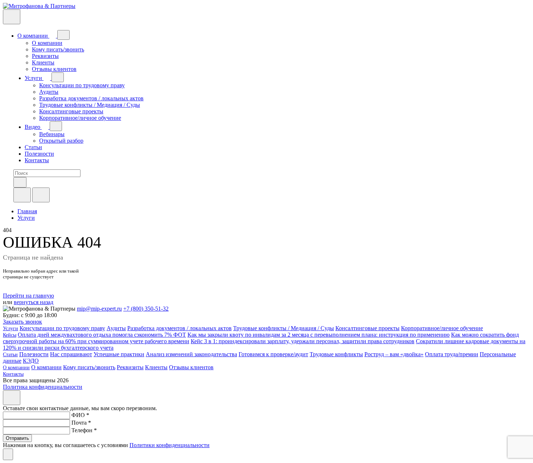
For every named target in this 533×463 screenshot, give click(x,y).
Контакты (37, 160)
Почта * (81, 423)
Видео (33, 127)
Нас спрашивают (71, 354)
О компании (33, 36)
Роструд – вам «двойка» (393, 354)
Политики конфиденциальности (169, 445)
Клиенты (43, 62)
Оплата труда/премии (451, 354)
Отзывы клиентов (54, 69)
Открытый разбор (61, 141)
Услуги (34, 78)
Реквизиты (45, 56)
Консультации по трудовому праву (82, 85)
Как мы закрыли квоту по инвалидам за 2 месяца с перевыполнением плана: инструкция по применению (318, 335)
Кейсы (9, 335)
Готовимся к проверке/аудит (273, 354)
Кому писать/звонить (58, 49)
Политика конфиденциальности (42, 387)
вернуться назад (33, 302)
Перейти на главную (28, 295)
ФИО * (80, 415)
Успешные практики (119, 354)
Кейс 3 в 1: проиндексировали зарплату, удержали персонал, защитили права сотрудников (302, 341)
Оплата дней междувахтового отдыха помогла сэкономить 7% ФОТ (102, 335)
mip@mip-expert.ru (99, 309)
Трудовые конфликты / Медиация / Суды (89, 105)
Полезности (39, 154)
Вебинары (52, 134)
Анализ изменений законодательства (191, 354)
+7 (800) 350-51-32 (146, 309)
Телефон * (84, 430)
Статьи (33, 147)
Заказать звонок (22, 322)
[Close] (11, 397)
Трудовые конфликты (336, 354)
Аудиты (48, 92)
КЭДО (31, 361)
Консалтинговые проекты (71, 111)
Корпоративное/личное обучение (80, 118)
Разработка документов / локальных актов (91, 98)
